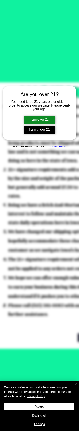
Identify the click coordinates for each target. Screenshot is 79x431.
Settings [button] (39, 424)
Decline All (39, 415)
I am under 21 (39, 129)
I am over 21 (39, 119)
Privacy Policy (36, 396)
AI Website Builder (56, 146)
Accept (39, 406)
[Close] (73, 387)
